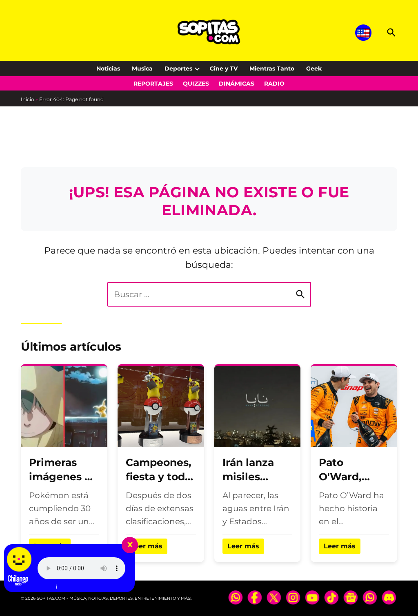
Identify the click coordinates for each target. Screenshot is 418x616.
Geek (314, 68)
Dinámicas (236, 83)
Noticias (108, 68)
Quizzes (196, 83)
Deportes (178, 68)
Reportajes (153, 83)
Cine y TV (224, 68)
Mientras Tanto (271, 68)
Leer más (146, 546)
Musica (142, 68)
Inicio (27, 99)
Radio (274, 83)
